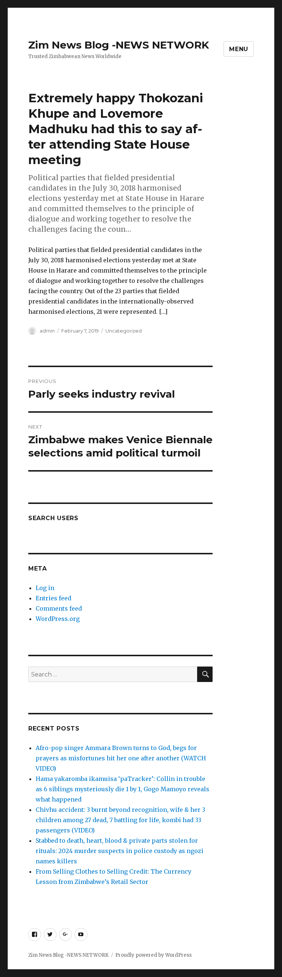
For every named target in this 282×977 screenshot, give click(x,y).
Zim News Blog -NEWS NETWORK (118, 45)
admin (47, 331)
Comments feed (59, 608)
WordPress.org (58, 618)
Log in (45, 587)
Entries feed (53, 598)
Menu (238, 49)
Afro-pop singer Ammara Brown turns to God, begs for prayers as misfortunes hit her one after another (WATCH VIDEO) (121, 758)
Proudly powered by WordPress (153, 955)
